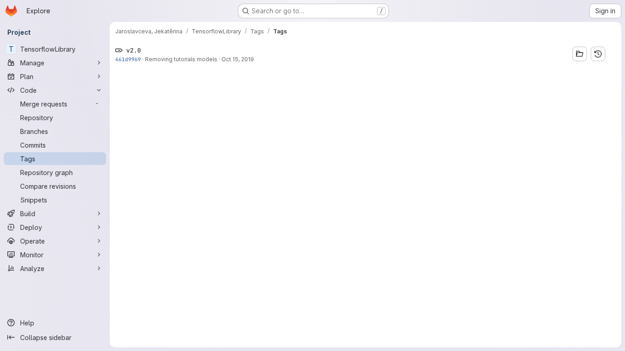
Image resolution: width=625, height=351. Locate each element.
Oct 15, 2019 (237, 59)
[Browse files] (579, 54)
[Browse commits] (598, 54)
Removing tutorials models (181, 59)
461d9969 (128, 59)
